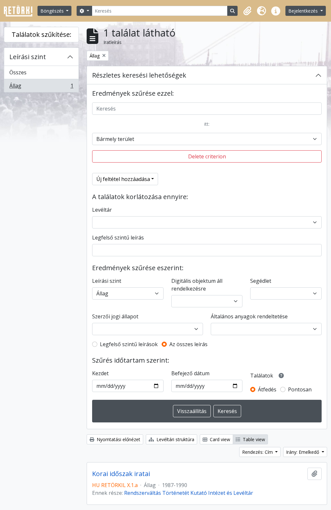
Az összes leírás (188, 344)
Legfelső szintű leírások (129, 344)
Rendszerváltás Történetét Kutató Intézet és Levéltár (188, 492)
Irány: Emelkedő (303, 452)
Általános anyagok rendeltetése (249, 316)
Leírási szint (27, 56)
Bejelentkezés (303, 11)
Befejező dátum (190, 373)
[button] (247, 11)
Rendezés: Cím (258, 452)
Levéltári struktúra (174, 439)
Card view (219, 439)
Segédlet (260, 280)
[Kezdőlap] (20, 11)
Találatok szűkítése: (41, 34)
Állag (41, 87)
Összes (18, 72)
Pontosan (300, 389)
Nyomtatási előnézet (117, 439)
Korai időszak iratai (121, 474)
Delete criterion (207, 156)
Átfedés (267, 389)
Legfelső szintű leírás (118, 237)
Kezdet (100, 373)
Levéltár (102, 209)
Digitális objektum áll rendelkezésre (196, 284)
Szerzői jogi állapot (115, 316)
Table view (253, 439)
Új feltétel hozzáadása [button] (123, 179)
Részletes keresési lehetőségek (139, 75)
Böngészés (52, 11)
